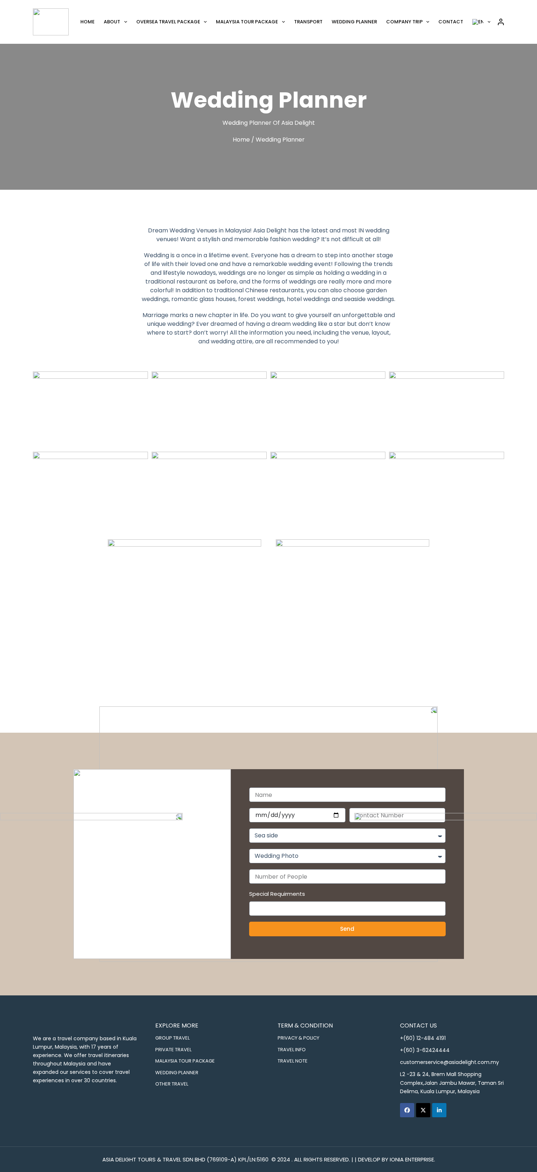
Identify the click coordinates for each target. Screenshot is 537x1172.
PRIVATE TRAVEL (173, 1049)
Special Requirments (277, 894)
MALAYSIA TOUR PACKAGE (185, 1060)
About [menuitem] (112, 21)
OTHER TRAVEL (171, 1083)
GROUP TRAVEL (172, 1037)
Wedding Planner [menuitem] (354, 21)
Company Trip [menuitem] (404, 21)
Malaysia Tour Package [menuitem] (247, 21)
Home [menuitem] (87, 21)
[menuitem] (481, 22)
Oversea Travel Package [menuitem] (168, 21)
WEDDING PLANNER (176, 1072)
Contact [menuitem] (450, 21)
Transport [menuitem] (308, 21)
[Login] (501, 22)
